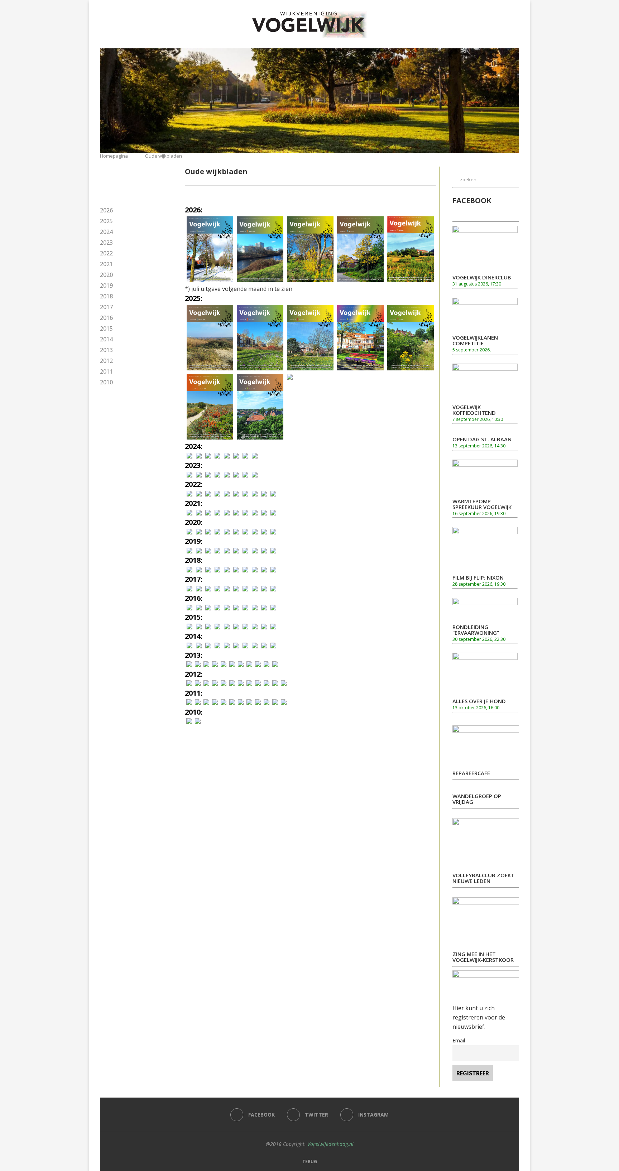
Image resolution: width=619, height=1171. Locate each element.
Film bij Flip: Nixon (478, 577)
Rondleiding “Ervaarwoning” (475, 629)
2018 (106, 296)
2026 (106, 210)
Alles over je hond (479, 701)
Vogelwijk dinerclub (481, 277)
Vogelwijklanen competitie (475, 340)
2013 (106, 350)
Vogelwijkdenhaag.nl (330, 1144)
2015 (106, 328)
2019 (106, 285)
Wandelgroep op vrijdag (476, 798)
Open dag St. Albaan (482, 439)
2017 (106, 307)
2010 (106, 382)
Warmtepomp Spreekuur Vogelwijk (482, 504)
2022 (106, 253)
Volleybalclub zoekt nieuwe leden (483, 878)
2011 (106, 371)
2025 (106, 221)
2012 (106, 361)
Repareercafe (471, 773)
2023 (106, 242)
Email (458, 1040)
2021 (106, 264)
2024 (106, 232)
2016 (106, 318)
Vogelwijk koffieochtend (474, 410)
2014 (106, 339)
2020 (106, 275)
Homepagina (114, 156)
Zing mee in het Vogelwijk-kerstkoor (483, 956)
